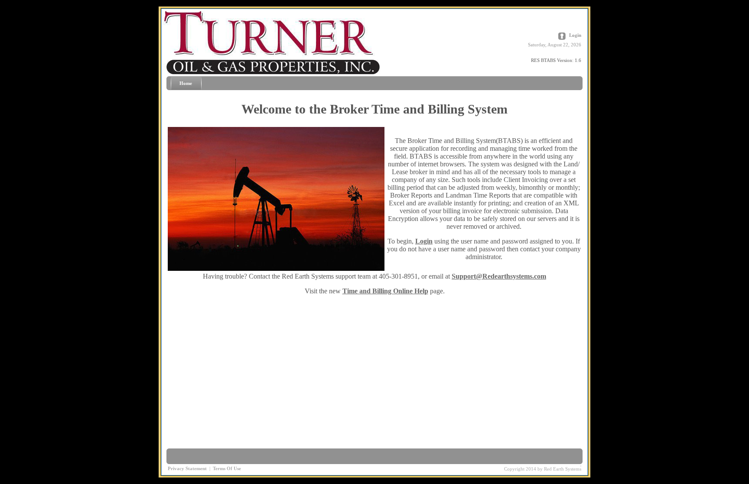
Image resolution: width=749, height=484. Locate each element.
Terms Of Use (227, 468)
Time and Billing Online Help (385, 291)
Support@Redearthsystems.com (499, 276)
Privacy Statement (187, 468)
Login (575, 35)
